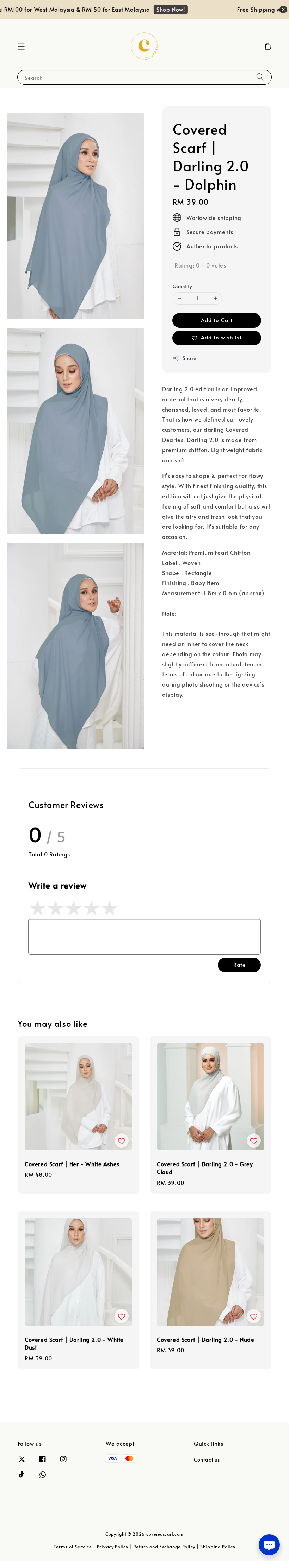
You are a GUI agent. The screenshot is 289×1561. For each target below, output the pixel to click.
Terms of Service (73, 1546)
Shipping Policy (217, 1546)
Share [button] (189, 358)
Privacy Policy (112, 1546)
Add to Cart (217, 320)
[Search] (260, 77)
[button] (21, 46)
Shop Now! (162, 9)
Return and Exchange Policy (164, 1546)
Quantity (182, 286)
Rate (239, 964)
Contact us (207, 1460)
